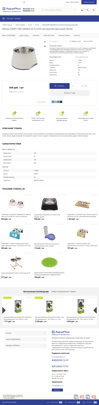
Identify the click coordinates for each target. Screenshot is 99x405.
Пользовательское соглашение (13, 395)
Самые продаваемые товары (63, 292)
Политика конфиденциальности (13, 396)
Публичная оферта (9, 398)
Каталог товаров (13, 19)
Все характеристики (82, 57)
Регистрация (75, 2)
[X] (61, 102)
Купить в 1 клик (69, 93)
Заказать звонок (89, 2)
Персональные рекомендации (36, 292)
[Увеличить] (24, 58)
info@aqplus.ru (57, 385)
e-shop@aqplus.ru (59, 357)
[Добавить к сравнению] (45, 46)
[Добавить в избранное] (45, 42)
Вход (67, 2)
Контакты (57, 390)
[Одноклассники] (55, 102)
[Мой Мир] (58, 102)
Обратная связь (10, 402)
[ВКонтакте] (53, 102)
